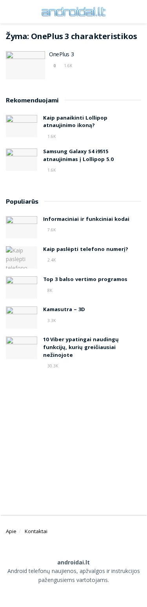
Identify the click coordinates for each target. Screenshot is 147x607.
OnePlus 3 (61, 55)
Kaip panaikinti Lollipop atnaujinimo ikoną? (75, 122)
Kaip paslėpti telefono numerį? (85, 249)
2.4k (51, 260)
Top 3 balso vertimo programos (85, 280)
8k (49, 290)
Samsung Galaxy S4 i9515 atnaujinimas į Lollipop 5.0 (78, 156)
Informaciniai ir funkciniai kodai (86, 219)
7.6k (51, 230)
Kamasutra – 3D (64, 310)
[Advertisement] (73, 439)
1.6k (67, 65)
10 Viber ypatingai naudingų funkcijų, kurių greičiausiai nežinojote (81, 348)
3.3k (51, 320)
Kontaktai (36, 531)
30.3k (52, 366)
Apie (11, 531)
